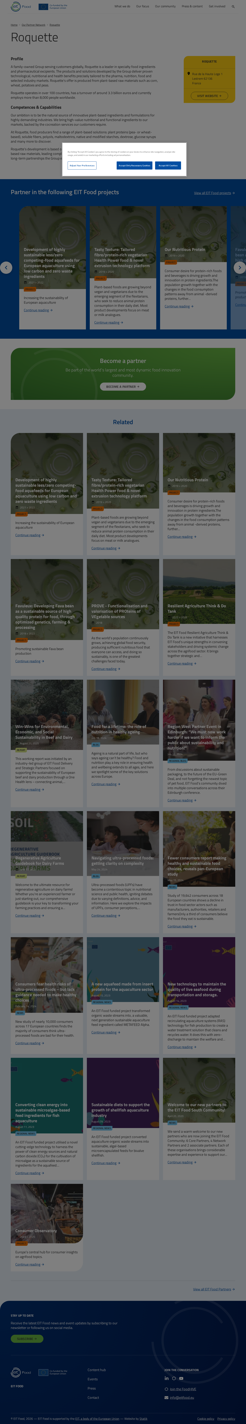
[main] (124, 159)
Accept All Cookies (168, 165)
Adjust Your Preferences (82, 165)
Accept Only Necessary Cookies (134, 165)
